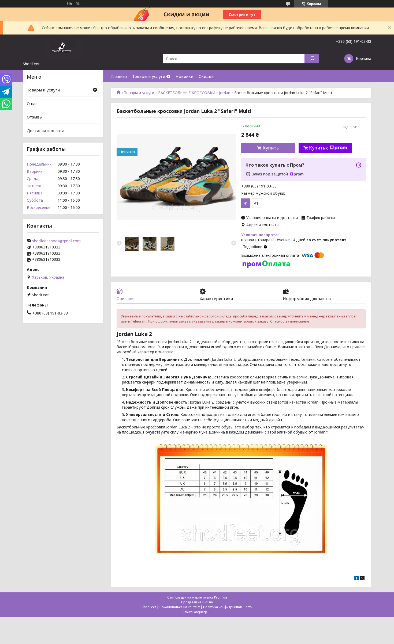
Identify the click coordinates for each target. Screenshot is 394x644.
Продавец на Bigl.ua (197, 602)
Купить (271, 148)
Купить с (318, 148)
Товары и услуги (148, 76)
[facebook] (356, 578)
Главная (119, 76)
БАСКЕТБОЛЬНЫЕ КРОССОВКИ (186, 92)
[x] (362, 578)
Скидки (206, 76)
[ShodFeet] (63, 48)
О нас (32, 103)
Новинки (184, 76)
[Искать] (311, 58)
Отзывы (34, 117)
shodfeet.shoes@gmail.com (56, 241)
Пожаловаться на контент (179, 607)
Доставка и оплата (45, 130)
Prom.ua (220, 597)
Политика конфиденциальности (227, 607)
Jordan (224, 92)
